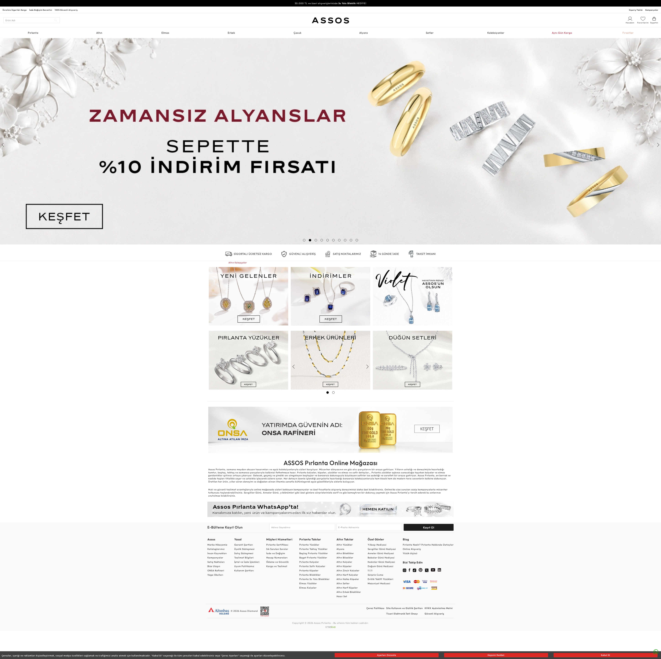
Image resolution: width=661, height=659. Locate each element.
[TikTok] (414, 570)
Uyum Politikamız (244, 566)
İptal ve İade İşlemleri (247, 561)
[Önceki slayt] (3, 144)
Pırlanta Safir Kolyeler (312, 566)
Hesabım (630, 22)
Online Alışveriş (412, 549)
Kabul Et (605, 655)
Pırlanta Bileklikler (310, 574)
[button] (304, 240)
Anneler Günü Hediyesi (381, 553)
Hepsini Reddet (496, 655)
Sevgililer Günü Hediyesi (382, 549)
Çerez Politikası (375, 608)
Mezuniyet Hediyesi (379, 583)
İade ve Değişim (275, 553)
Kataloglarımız (216, 549)
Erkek (231, 32)
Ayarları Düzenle (386, 655)
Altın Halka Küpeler (348, 579)
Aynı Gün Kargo (562, 32)
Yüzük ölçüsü (410, 553)
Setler (430, 32)
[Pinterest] (421, 570)
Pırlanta (33, 32)
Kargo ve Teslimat (276, 566)
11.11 (370, 570)
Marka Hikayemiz (217, 544)
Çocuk (297, 32)
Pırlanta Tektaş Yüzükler (313, 549)
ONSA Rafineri (215, 570)
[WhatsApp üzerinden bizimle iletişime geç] (655, 651)
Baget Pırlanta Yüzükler (313, 557)
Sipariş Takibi (636, 10)
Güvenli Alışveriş (434, 613)
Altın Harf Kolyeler (347, 574)
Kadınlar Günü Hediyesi (381, 561)
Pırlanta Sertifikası (277, 544)
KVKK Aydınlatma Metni (439, 608)
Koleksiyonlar (495, 32)
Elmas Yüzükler (308, 583)
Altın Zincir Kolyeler (348, 570)
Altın (99, 32)
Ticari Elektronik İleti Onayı (402, 613)
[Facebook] (409, 570)
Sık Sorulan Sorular (277, 549)
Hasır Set (342, 596)
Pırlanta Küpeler (308, 570)
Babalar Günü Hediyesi (381, 557)
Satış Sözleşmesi (243, 553)
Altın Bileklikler (345, 553)
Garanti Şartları (243, 544)
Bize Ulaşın (213, 566)
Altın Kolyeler (344, 561)
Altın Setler (343, 583)
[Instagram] (404, 570)
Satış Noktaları (216, 561)
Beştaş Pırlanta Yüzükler (313, 553)
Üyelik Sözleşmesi (244, 549)
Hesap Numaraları (277, 557)
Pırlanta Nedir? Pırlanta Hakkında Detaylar (428, 544)
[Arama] (56, 20)
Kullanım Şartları (244, 570)
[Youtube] (433, 570)
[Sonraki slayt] (658, 144)
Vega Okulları (215, 574)
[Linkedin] (439, 570)
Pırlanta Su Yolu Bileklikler (314, 579)
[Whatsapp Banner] (330, 509)
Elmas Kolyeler (308, 587)
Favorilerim (643, 22)
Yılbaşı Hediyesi (377, 544)
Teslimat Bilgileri (244, 557)
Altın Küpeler (344, 566)
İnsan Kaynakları (217, 553)
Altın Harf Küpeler (347, 587)
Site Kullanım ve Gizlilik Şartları (404, 608)
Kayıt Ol (428, 527)
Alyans (363, 32)
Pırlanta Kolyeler (309, 561)
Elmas (165, 32)
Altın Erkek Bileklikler (349, 592)
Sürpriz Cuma (375, 574)
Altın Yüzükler (345, 544)
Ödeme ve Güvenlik (277, 561)
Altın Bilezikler (345, 557)
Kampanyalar (651, 10)
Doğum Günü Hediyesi (380, 566)
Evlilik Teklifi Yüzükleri (380, 579)
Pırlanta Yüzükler (309, 544)
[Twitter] (426, 570)
